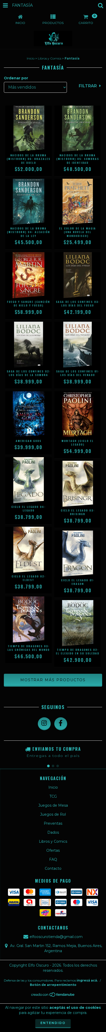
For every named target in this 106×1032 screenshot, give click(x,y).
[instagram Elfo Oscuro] (44, 723)
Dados (53, 832)
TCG (53, 796)
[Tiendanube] (53, 996)
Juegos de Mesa (53, 805)
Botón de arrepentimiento (53, 985)
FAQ (53, 859)
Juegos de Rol (53, 814)
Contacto (53, 868)
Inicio (30, 58)
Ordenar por (16, 78)
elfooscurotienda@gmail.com (56, 936)
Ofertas (53, 850)
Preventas (53, 823)
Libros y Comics (49, 58)
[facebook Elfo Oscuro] (60, 723)
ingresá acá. (87, 980)
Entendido (53, 1023)
